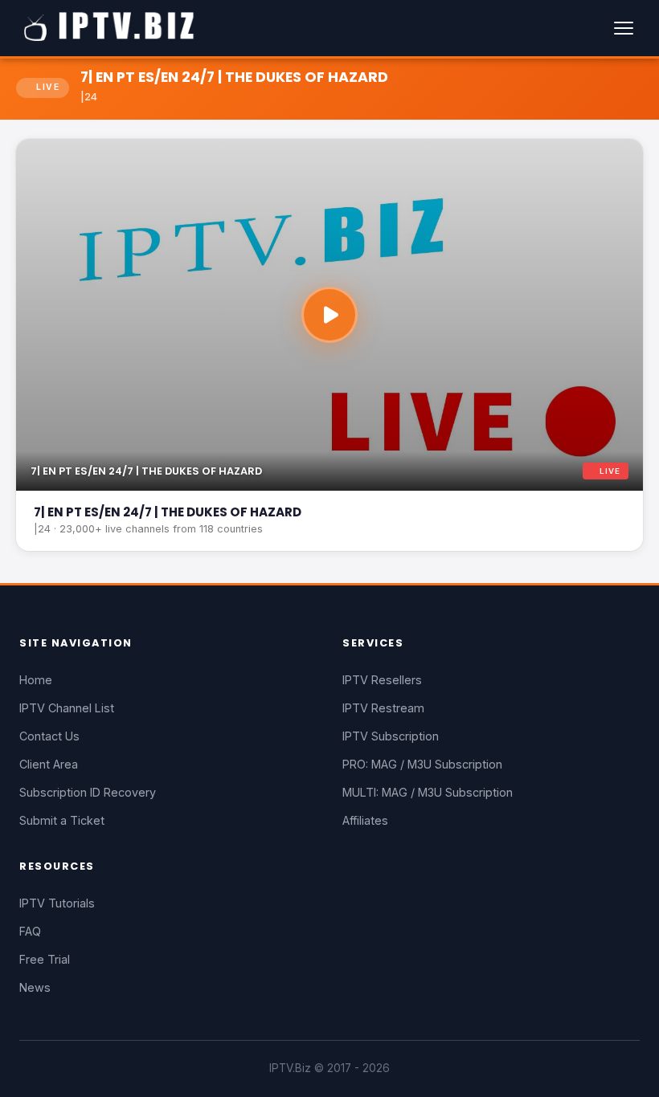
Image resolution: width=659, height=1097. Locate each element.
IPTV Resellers (382, 680)
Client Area (48, 764)
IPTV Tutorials (57, 903)
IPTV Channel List (66, 708)
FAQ (30, 931)
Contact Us (49, 736)
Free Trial (44, 959)
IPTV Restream (383, 708)
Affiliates (365, 820)
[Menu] (624, 28)
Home (35, 680)
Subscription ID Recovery (87, 792)
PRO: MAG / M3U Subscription (422, 764)
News (35, 987)
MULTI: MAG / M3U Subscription (427, 792)
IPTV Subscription (390, 736)
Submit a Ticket (61, 820)
